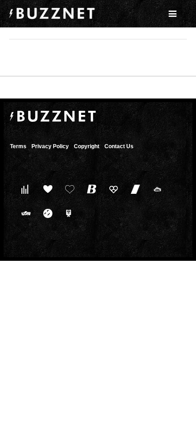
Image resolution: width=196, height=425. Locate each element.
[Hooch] (111, 189)
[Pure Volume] (24, 189)
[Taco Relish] (155, 189)
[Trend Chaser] (133, 189)
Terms (18, 146)
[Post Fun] (67, 189)
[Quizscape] (24, 213)
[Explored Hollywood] (67, 213)
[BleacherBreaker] (89, 189)
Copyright (86, 146)
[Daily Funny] (46, 213)
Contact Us (119, 146)
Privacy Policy (50, 146)
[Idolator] (46, 189)
